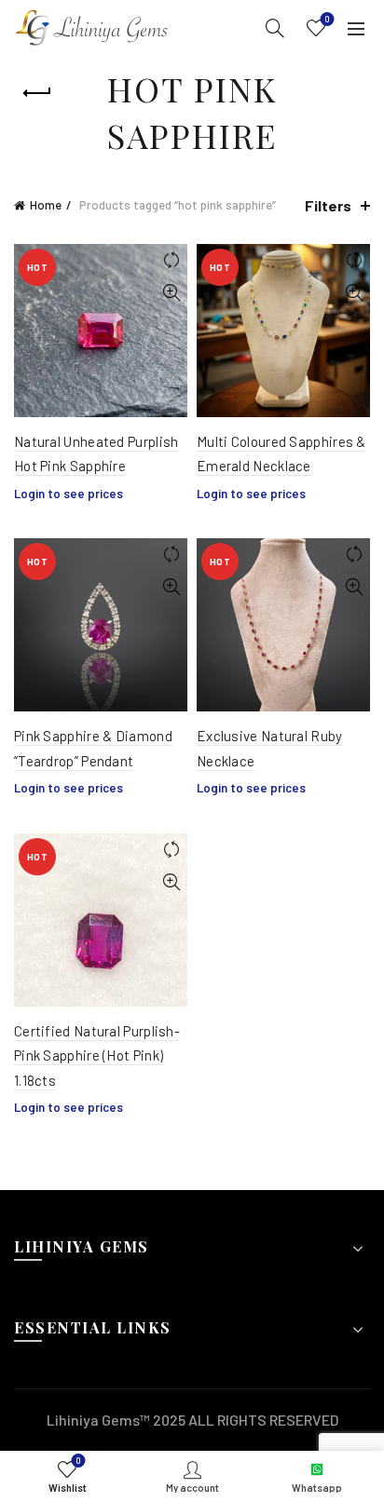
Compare (171, 260)
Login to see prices (68, 493)
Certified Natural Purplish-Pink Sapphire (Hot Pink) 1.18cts (97, 1055)
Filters (328, 205)
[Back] (37, 93)
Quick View (171, 293)
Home (46, 204)
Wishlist (327, 19)
